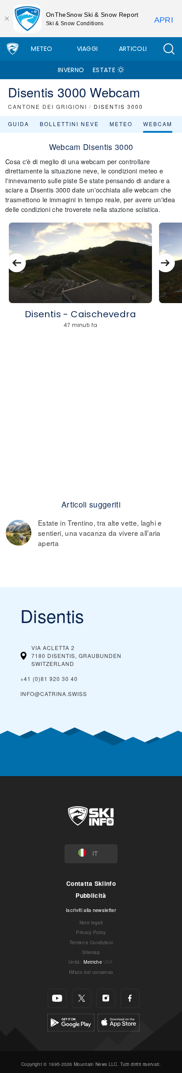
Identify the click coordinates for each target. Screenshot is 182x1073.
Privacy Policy (91, 932)
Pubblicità (91, 895)
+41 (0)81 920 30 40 (49, 678)
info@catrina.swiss (53, 693)
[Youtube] (57, 998)
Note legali (91, 922)
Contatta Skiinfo (91, 883)
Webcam (157, 123)
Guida (18, 123)
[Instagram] (105, 998)
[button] (168, 49)
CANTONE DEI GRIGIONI (47, 106)
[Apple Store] (119, 1021)
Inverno (71, 69)
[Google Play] (71, 1021)
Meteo (42, 48)
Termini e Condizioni (91, 942)
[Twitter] (81, 998)
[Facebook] (130, 998)
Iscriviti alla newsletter (91, 909)
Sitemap (91, 952)
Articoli (133, 48)
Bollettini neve (69, 123)
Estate (104, 69)
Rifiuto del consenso (91, 972)
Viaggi (87, 48)
